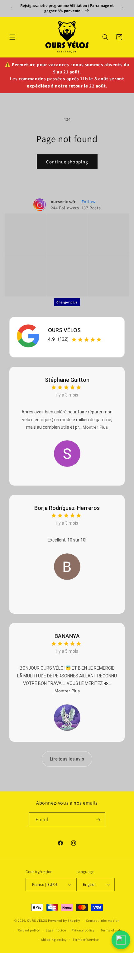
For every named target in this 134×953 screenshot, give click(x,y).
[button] (12, 37)
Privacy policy (83, 930)
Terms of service (86, 939)
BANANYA (67, 636)
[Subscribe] (98, 819)
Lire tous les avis (67, 758)
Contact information (103, 920)
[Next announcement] (122, 8)
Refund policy (29, 930)
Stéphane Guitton (67, 380)
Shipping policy (54, 939)
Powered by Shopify (64, 920)
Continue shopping (67, 162)
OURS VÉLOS (64, 330)
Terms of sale (111, 930)
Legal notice (56, 930)
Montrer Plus (95, 427)
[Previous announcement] (11, 8)
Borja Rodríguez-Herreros (67, 508)
